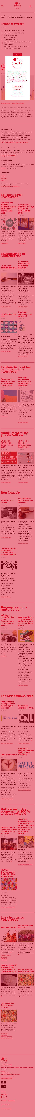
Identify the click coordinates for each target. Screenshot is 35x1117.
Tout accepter (17, 86)
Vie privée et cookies (18, 96)
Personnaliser (17, 93)
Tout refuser (17, 89)
